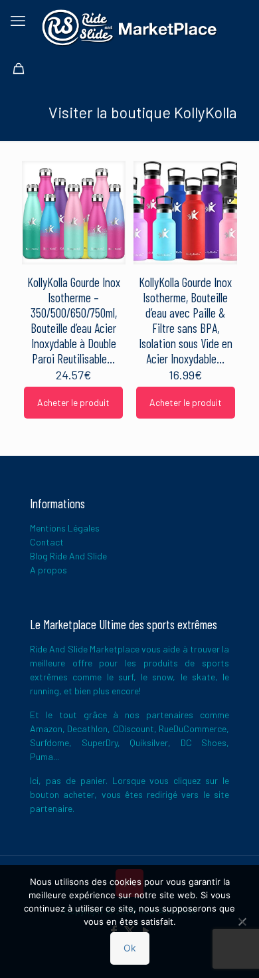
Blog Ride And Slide (68, 555)
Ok (130, 947)
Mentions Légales (65, 528)
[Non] (242, 921)
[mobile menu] (18, 20)
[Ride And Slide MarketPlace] (129, 27)
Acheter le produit (73, 402)
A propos (48, 569)
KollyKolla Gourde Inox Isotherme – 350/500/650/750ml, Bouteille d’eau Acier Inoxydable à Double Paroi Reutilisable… (73, 320)
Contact (47, 541)
